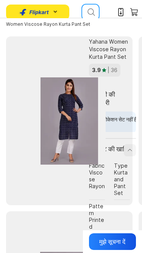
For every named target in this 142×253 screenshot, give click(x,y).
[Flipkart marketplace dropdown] (34, 12)
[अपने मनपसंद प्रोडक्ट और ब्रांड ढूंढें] (90, 12)
